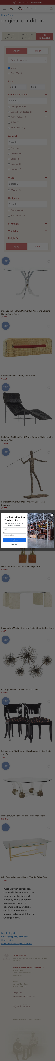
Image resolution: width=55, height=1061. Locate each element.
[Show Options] (24, 535)
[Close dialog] (52, 515)
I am (4, 532)
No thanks (14, 544)
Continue (14, 540)
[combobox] (14, 535)
